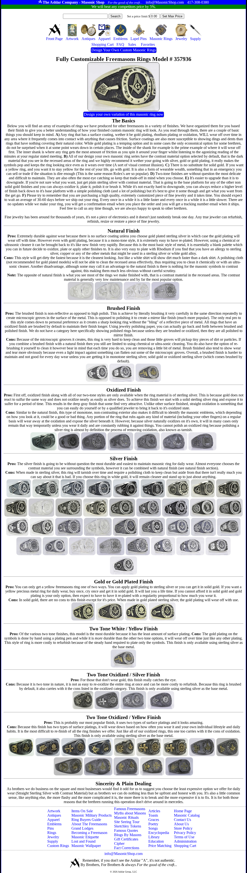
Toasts (153, 815)
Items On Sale (82, 811)
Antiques (54, 815)
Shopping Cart (185, 846)
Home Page (183, 811)
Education (156, 841)
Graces (153, 820)
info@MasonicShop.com (123, 854)
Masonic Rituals (126, 817)
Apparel (53, 820)
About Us (181, 824)
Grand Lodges (82, 828)
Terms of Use (184, 837)
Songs (153, 828)
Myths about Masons (130, 813)
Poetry (153, 824)
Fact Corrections (126, 848)
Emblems (54, 824)
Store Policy (183, 828)
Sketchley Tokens (127, 826)
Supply (52, 841)
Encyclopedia (158, 833)
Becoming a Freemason (89, 833)
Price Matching (160, 846)
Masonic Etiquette (85, 837)
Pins (50, 828)
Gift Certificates (126, 839)
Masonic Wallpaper (86, 846)
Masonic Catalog (187, 815)
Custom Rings (58, 846)
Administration (185, 841)
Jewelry (53, 837)
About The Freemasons (89, 824)
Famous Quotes (126, 830)
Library (154, 837)
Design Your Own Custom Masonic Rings (123, 50)
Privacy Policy (185, 833)
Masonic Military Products (91, 815)
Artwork (53, 811)
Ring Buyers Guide (86, 820)
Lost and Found (83, 841)
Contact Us (182, 820)
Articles (154, 811)
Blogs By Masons (127, 835)
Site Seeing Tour (126, 822)
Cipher (119, 843)
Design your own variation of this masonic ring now (123, 114)
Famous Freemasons (129, 809)
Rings (51, 833)
